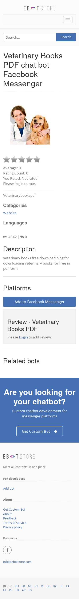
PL (10, 590)
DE (48, 586)
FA (67, 586)
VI (42, 586)
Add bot (8, 488)
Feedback (9, 518)
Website (10, 212)
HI (4, 590)
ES (30, 590)
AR (24, 590)
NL (30, 586)
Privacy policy (12, 527)
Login (23, 337)
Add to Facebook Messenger (39, 301)
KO (55, 586)
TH (17, 590)
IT (61, 586)
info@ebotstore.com (17, 562)
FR (23, 586)
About (7, 514)
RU (17, 586)
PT (36, 586)
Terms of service (14, 523)
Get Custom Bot (36, 431)
